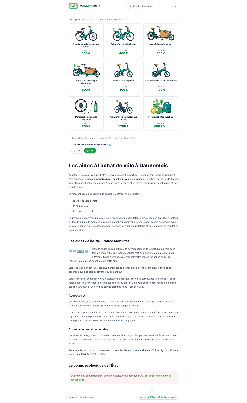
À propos (73, 397)
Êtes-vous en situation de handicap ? (89, 144)
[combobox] (155, 6)
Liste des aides (86, 397)
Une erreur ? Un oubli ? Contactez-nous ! (158, 397)
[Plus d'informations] (110, 144)
